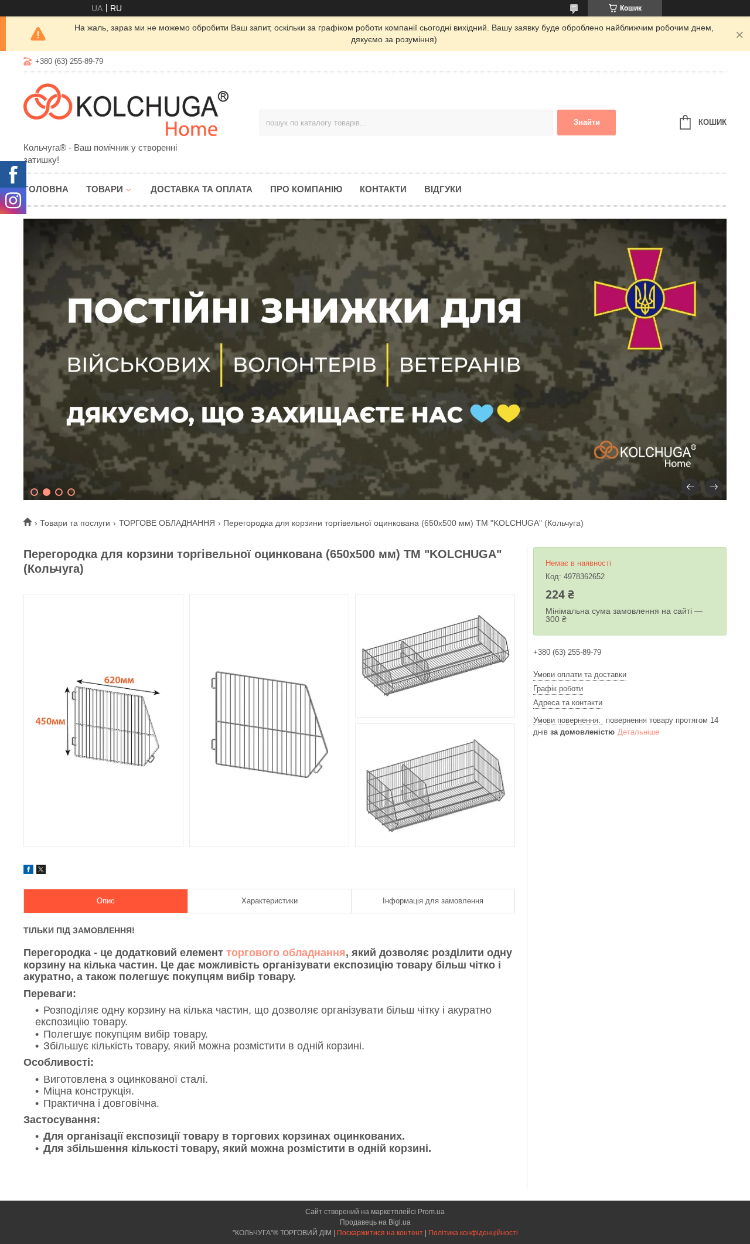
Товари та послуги (75, 523)
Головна (46, 189)
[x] (41, 871)
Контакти (383, 189)
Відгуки (443, 189)
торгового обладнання (286, 953)
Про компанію (306, 189)
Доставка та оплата (202, 189)
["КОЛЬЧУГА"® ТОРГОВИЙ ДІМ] (126, 108)
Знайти (587, 122)
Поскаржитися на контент (380, 1233)
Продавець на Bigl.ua (375, 1222)
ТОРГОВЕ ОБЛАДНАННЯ (167, 523)
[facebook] (28, 871)
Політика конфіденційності (473, 1233)
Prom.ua (431, 1212)
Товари (104, 189)
